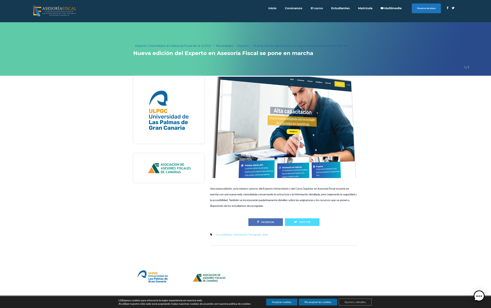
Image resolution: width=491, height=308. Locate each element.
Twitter (304, 222)
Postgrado (255, 234)
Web (265, 234)
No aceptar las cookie (318, 302)
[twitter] (453, 8)
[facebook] (447, 8)
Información (240, 234)
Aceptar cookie (282, 302)
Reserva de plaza (426, 8)
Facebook (267, 222)
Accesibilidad (224, 234)
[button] (479, 296)
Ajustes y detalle (355, 302)
